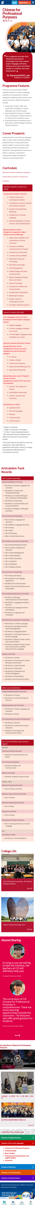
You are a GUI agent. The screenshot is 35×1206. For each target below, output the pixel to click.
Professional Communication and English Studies (17, 1157)
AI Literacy (12, 357)
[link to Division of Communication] (33, 1173)
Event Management (16, 268)
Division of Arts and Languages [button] (12, 1143)
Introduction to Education (18, 252)
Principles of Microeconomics (19, 305)
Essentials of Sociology (17, 265)
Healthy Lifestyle (15, 360)
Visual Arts (8, 1160)
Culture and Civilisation (17, 363)
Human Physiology (15, 283)
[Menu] (33, 2)
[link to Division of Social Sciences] (33, 1178)
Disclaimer (5, 1187)
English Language (15, 325)
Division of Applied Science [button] (11, 1138)
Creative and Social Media (18, 255)
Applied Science (14, 408)
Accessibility (13, 1187)
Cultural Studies (10, 1151)
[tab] (17, 1132)
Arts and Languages (16, 411)
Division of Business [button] (8, 1167)
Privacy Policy (29, 1185)
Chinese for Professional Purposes (17, 1148)
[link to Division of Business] (33, 1167)
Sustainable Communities (18, 392)
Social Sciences (14, 421)
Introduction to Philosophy (18, 292)
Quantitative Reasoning (17, 370)
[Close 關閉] (33, 1189)
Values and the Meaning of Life (19, 366)
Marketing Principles (16, 296)
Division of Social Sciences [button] (10, 1178)
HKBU (22, 1185)
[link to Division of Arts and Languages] (33, 1143)
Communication (14, 417)
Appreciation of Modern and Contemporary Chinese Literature (18, 240)
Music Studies (10, 1153)
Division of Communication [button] (11, 1172)
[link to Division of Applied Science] (33, 1138)
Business (12, 414)
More (29, 888)
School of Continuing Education (10, 1185)
